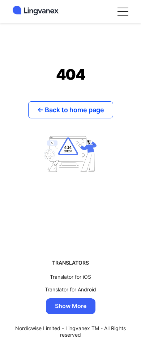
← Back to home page (70, 110)
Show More (70, 306)
